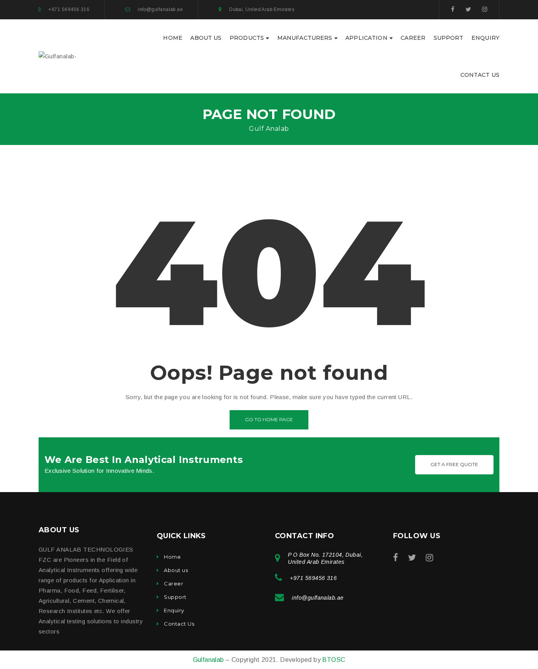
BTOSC (333, 659)
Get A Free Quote (454, 464)
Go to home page (269, 419)
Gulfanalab (209, 659)
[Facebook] (453, 9)
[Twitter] (468, 9)
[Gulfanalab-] (58, 55)
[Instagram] (484, 9)
